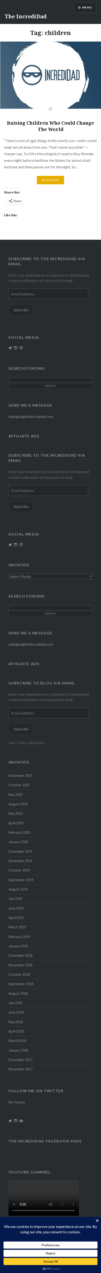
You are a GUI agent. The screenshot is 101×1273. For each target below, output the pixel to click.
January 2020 (18, 842)
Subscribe (21, 310)
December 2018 (20, 955)
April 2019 (16, 918)
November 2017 (20, 1069)
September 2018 (20, 984)
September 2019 (20, 880)
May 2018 (15, 1022)
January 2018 (18, 1050)
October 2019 (19, 870)
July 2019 (15, 899)
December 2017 (20, 1060)
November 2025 (20, 776)
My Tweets (16, 1102)
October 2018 (19, 974)
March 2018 (17, 1041)
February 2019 (19, 937)
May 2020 (15, 813)
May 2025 (15, 795)
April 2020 (16, 823)
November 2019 (20, 861)
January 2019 (18, 946)
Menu (87, 7)
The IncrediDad (26, 16)
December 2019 (20, 851)
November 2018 (20, 965)
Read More (50, 180)
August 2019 (18, 889)
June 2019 (16, 908)
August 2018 (18, 993)
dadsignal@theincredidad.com (30, 417)
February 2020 (19, 832)
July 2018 (15, 1003)
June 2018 (16, 1012)
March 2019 (17, 927)
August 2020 (18, 804)
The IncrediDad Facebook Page (45, 1141)
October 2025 (19, 785)
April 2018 (16, 1031)
